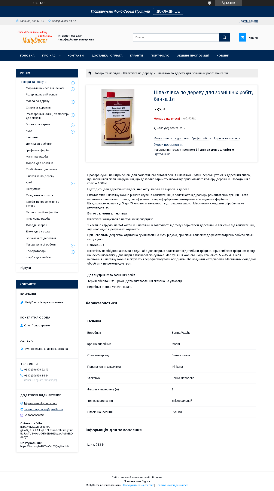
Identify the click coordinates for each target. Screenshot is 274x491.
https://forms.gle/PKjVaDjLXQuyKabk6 (44, 446)
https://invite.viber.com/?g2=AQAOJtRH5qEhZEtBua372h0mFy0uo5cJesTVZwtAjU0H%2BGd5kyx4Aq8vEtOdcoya (46, 432)
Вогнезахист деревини (41, 238)
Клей (29, 182)
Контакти (76, 55)
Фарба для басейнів (40, 163)
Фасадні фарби (36, 225)
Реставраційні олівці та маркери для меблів (47, 115)
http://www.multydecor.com (40, 403)
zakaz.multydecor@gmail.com (43, 409)
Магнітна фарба (37, 156)
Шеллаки (32, 137)
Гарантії (136, 55)
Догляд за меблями (39, 143)
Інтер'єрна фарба (38, 218)
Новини (222, 55)
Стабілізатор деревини (41, 169)
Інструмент (33, 188)
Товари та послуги (107, 73)
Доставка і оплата (106, 55)
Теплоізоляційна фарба (42, 212)
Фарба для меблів (38, 257)
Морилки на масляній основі (45, 88)
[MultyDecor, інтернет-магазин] (34, 44)
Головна (27, 55)
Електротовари (36, 251)
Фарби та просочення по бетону (42, 203)
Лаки (29, 130)
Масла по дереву (37, 101)
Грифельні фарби (37, 150)
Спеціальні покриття (39, 195)
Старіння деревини (38, 107)
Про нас (49, 55)
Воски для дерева (38, 124)
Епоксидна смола (38, 231)
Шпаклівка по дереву (138, 73)
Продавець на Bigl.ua (137, 481)
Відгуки (26, 267)
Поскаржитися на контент (138, 485)
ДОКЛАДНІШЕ (168, 11)
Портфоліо (160, 55)
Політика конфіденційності (172, 485)
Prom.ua (157, 477)
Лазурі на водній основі (42, 94)
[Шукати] (224, 37)
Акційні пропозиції (193, 55)
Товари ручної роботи (41, 244)
